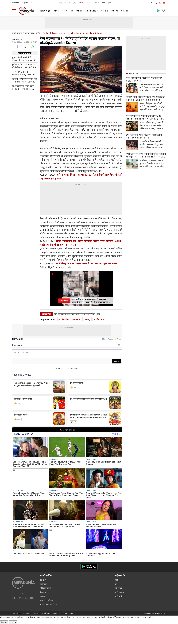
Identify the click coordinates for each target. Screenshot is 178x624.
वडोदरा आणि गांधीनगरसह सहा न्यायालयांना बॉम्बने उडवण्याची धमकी (24, 80)
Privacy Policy (68, 613)
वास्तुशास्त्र (43, 584)
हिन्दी (60, 3)
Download (46, 90)
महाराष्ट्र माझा (45, 10)
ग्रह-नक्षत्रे (43, 580)
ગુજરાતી (110, 3)
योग (116, 584)
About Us (26, 613)
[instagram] (160, 2)
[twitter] (155, 2)
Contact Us (56, 613)
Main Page (17, 613)
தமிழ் (75, 3)
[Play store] (158, 10)
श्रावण (56, 10)
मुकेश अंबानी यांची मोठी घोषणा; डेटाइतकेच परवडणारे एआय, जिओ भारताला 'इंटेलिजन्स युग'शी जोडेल (23, 59)
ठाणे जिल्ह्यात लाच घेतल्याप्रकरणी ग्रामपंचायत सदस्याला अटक (86, 263)
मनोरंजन (124, 10)
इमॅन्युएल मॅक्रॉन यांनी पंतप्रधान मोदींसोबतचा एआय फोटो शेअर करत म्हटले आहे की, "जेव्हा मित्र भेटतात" (24, 66)
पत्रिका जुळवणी (45, 588)
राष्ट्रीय (38, 33)
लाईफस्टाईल (91, 10)
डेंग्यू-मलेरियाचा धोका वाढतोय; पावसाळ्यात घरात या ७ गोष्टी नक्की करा (144, 136)
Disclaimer (46, 613)
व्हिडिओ (114, 10)
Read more (64, 300)
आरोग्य (64, 10)
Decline (13, 622)
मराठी (81, 3)
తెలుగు (87, 3)
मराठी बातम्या (17, 33)
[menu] (14, 10)
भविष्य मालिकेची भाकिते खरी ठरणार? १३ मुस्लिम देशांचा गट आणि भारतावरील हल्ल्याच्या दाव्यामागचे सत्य (145, 117)
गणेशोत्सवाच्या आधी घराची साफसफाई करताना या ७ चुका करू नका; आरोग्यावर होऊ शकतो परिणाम (146, 155)
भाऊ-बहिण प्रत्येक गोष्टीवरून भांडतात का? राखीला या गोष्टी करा (144, 79)
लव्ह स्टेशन (118, 588)
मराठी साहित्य (119, 592)
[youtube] (164, 2)
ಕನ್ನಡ (103, 3)
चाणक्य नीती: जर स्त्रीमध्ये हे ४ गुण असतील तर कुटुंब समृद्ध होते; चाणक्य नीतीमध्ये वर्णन (145, 98)
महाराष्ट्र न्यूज (29, 33)
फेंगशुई (42, 596)
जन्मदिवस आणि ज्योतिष (48, 604)
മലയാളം (95, 3)
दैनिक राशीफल (45, 592)
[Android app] (89, 566)
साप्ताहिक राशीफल (46, 600)
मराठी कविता (119, 596)
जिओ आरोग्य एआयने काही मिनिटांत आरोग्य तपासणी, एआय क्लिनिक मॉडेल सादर (23, 87)
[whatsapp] (32, 47)
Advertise (36, 613)
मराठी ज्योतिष (76, 10)
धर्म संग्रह (104, 10)
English (67, 3)
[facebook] (151, 2)
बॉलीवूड (87, 319)
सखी (116, 580)
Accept (4, 622)
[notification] (163, 10)
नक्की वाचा (134, 73)
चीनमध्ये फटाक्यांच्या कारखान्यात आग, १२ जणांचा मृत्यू (23, 73)
